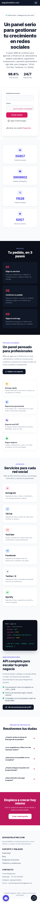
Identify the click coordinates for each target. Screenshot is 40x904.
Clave (8, 103)
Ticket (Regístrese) (8, 873)
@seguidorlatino (16, 880)
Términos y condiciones (11, 863)
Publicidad (6, 853)
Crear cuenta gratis (20, 816)
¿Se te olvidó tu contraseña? (23, 109)
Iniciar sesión (16, 115)
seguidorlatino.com (10, 2)
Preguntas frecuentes (10, 860)
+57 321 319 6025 (17, 877)
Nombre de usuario (13, 93)
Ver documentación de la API (19, 707)
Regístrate (27, 128)
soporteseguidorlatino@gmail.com (20, 883)
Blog (4, 856)
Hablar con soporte (15, 371)
